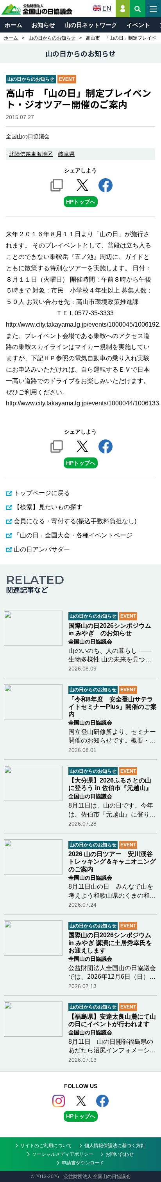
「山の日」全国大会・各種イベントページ (73, 535)
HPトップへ (80, 202)
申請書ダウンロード (83, 1162)
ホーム (13, 25)
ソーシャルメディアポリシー (62, 1154)
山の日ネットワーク (90, 25)
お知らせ (43, 25)
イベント (138, 25)
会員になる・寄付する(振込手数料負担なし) (75, 521)
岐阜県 (66, 154)
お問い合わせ (120, 1154)
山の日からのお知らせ (52, 38)
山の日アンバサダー (42, 549)
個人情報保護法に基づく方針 (114, 1145)
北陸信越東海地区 (31, 154)
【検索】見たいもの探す (48, 507)
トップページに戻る (42, 493)
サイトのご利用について (46, 1145)
